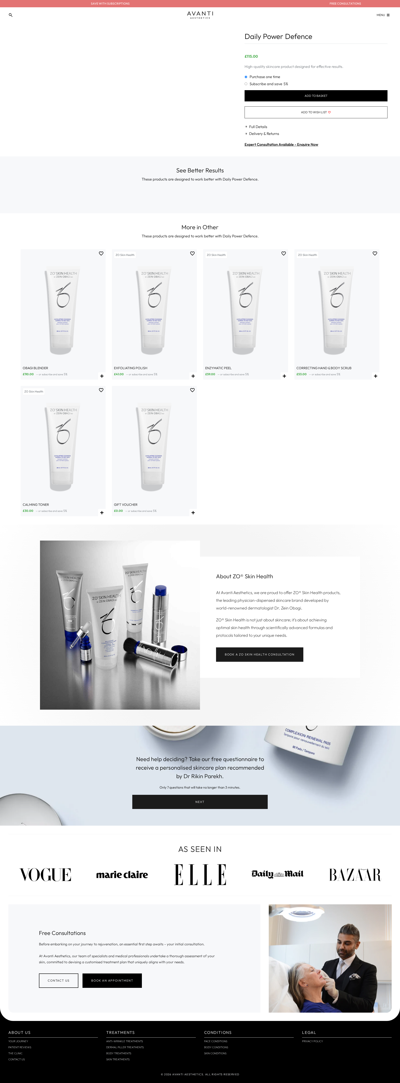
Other (210, 227)
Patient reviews (19, 1047)
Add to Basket (316, 96)
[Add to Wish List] (101, 253)
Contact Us (16, 1059)
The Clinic (15, 1053)
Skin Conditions (215, 1053)
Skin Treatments (118, 1059)
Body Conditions (216, 1047)
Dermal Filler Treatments (125, 1047)
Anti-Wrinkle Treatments (124, 1041)
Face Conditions (215, 1041)
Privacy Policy (312, 1041)
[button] (200, 802)
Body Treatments (118, 1053)
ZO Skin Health (125, 255)
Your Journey (18, 1041)
